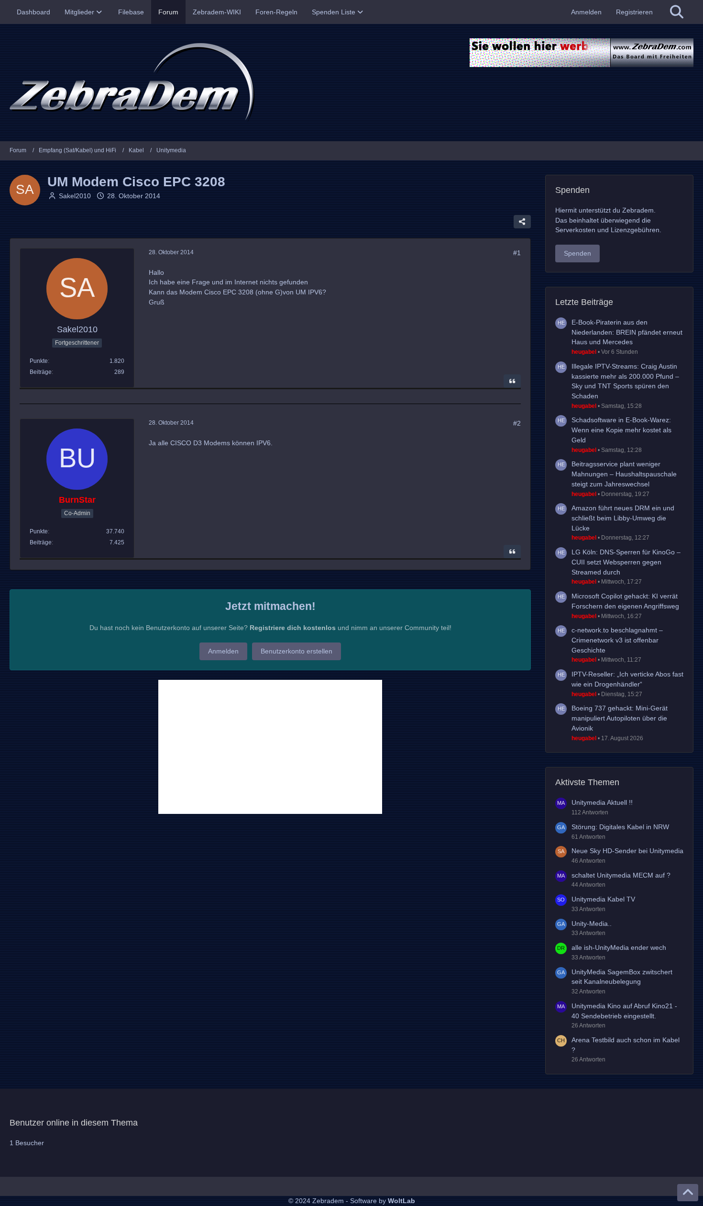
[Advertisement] (270, 747)
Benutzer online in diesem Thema (74, 1122)
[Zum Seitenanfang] (687, 1192)
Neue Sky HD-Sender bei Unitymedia (627, 851)
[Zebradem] (351, 82)
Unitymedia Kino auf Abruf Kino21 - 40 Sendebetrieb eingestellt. (624, 1011)
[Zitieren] (512, 381)
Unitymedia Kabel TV (603, 899)
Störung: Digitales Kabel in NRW (620, 827)
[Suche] (676, 12)
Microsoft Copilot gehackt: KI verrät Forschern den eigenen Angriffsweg (625, 601)
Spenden (577, 253)
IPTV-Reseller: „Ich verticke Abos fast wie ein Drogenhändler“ (627, 679)
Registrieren (634, 12)
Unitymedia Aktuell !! (602, 802)
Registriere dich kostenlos (293, 627)
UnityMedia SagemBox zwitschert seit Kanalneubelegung (621, 977)
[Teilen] (522, 221)
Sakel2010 (75, 196)
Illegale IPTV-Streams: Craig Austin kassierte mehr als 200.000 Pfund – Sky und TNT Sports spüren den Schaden (625, 381)
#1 (517, 253)
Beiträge (41, 372)
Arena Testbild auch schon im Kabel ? (625, 1045)
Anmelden (586, 12)
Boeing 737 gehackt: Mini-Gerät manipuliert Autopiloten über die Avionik (619, 718)
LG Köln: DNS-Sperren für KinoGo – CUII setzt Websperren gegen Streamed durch (626, 561)
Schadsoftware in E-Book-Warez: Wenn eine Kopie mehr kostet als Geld (621, 429)
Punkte (39, 361)
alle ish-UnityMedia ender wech (618, 947)
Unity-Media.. (591, 923)
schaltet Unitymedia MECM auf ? (620, 875)
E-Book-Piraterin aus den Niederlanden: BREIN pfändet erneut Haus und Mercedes (626, 332)
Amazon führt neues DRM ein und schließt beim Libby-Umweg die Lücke (622, 517)
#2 (517, 423)
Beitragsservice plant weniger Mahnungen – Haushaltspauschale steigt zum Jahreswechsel (624, 473)
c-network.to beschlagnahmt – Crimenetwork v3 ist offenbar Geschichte (617, 640)
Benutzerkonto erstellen (296, 651)
